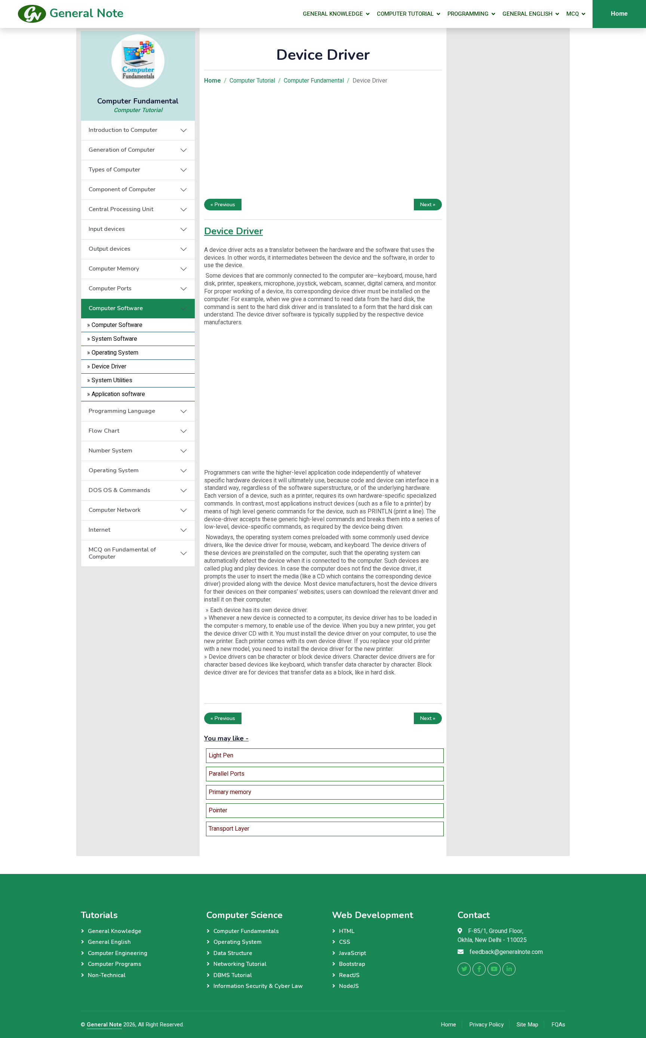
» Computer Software (114, 325)
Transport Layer (229, 828)
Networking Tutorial (240, 964)
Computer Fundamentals (246, 931)
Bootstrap (352, 964)
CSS (344, 942)
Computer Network (115, 510)
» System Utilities (109, 380)
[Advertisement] (138, 613)
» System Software (112, 338)
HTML (346, 931)
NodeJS (349, 986)
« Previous (222, 204)
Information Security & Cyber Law (258, 986)
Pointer (218, 810)
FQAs (558, 1024)
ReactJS (349, 975)
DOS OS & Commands (119, 490)
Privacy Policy (486, 1024)
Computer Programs (114, 964)
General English (527, 14)
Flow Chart (104, 431)
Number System (110, 451)
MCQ (572, 14)
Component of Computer (122, 189)
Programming (468, 14)
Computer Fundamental (314, 80)
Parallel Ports (226, 773)
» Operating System (112, 352)
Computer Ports (110, 288)
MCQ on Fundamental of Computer (122, 553)
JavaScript (352, 953)
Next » (428, 204)
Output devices (109, 249)
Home (619, 13)
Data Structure (232, 953)
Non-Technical (107, 975)
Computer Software (116, 308)
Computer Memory (114, 269)
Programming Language (122, 411)
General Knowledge (333, 14)
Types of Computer (114, 170)
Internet (99, 530)
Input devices (107, 229)
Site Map (527, 1024)
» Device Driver (106, 366)
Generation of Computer (122, 150)
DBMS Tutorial (232, 975)
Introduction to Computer (123, 130)
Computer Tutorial (405, 14)
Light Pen (221, 755)
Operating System (114, 470)
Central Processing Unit (121, 209)
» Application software (116, 394)
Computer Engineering (117, 953)
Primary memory (230, 792)
